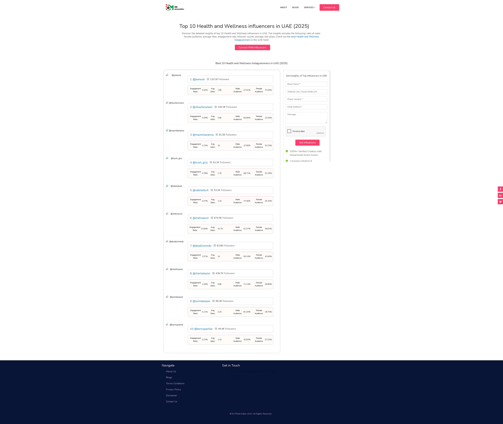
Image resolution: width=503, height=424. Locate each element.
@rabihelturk (201, 190)
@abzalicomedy (202, 245)
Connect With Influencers (252, 47)
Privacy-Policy (173, 389)
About (283, 7)
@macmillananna (203, 135)
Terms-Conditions (175, 383)
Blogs (295, 7)
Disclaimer (171, 395)
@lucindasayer (201, 301)
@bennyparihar (203, 329)
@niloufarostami (202, 107)
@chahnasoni (201, 218)
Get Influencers (307, 142)
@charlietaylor (201, 273)
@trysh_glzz (200, 162)
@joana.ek (199, 79)
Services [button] (309, 7)
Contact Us (329, 7)
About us (171, 371)
